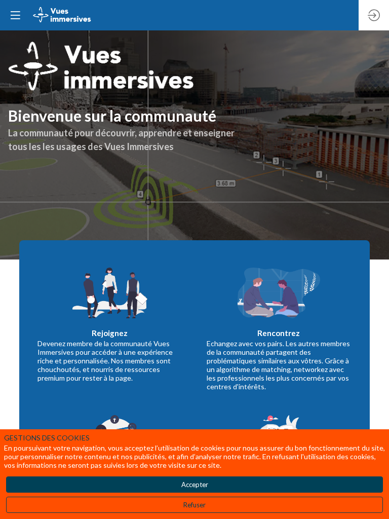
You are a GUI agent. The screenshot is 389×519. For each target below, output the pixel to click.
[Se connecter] (374, 15)
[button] (15, 15)
